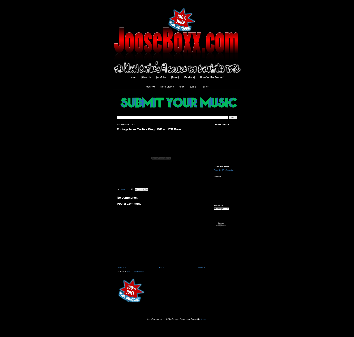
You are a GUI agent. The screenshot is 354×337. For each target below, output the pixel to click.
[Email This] (136, 189)
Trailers (205, 87)
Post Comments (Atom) (135, 271)
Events (192, 87)
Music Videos (167, 87)
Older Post (201, 267)
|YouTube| (161, 77)
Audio (181, 87)
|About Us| (146, 77)
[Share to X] (141, 189)
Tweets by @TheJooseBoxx (224, 170)
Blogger (203, 319)
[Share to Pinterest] (146, 189)
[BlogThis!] (139, 189)
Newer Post (122, 267)
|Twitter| (175, 77)
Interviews (150, 87)
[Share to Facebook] (144, 189)
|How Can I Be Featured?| (212, 77)
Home (161, 267)
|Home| (132, 77)
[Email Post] (131, 189)
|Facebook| (189, 77)
